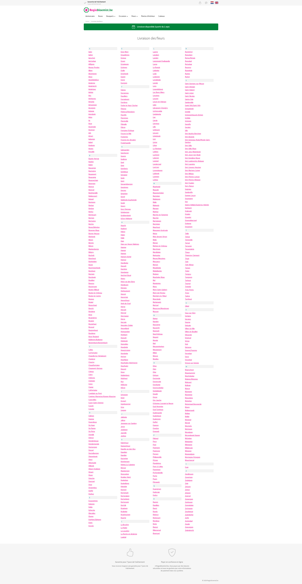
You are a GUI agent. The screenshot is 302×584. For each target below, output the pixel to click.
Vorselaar (188, 353)
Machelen (156, 196)
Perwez (155, 454)
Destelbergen (93, 453)
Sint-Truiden (189, 183)
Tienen (187, 268)
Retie (155, 524)
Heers (123, 278)
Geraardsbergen (127, 184)
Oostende (156, 378)
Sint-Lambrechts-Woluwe (194, 161)
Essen (123, 61)
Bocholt (91, 255)
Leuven (155, 98)
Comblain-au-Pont (95, 393)
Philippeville (157, 457)
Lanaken (156, 55)
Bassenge (92, 168)
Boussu (91, 283)
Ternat (187, 243)
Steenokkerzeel (191, 220)
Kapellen (124, 452)
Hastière (124, 269)
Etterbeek (124, 74)
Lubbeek (156, 173)
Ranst (155, 508)
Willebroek (189, 448)
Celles (90, 350)
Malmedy (156, 205)
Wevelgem (189, 432)
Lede (155, 74)
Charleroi (91, 359)
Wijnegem (188, 445)
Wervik (187, 423)
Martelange (157, 221)
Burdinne (91, 333)
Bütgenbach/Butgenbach (97, 343)
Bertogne (92, 221)
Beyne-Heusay (93, 233)
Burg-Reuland (93, 336)
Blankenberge (93, 249)
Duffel (90, 491)
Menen (155, 243)
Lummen (156, 176)
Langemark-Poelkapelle (161, 61)
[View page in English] (216, 2)
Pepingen (156, 448)
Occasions (123, 16)
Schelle (187, 112)
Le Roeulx (156, 67)
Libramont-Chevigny (160, 108)
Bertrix (91, 224)
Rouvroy (188, 67)
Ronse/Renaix (190, 58)
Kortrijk (123, 505)
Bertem (91, 218)
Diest (90, 459)
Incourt (123, 401)
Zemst (187, 490)
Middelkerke (157, 271)
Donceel (91, 481)
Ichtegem (124, 395)
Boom (90, 265)
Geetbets (124, 168)
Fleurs (133, 16)
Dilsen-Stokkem (94, 469)
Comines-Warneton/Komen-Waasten (102, 396)
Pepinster (156, 451)
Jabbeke (124, 417)
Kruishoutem (125, 514)
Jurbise (123, 436)
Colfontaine (92, 390)
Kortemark (124, 493)
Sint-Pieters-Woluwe (192, 180)
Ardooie (91, 111)
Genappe (124, 175)
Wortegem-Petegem (192, 457)
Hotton (123, 356)
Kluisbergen (125, 471)
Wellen (187, 413)
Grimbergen (125, 212)
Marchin (156, 218)
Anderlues (92, 89)
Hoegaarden (125, 331)
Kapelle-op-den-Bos (128, 449)
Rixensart (156, 533)
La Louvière (125, 531)
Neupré (155, 337)
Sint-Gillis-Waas (190, 148)
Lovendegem (157, 170)
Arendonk (92, 114)
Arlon (90, 117)
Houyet (123, 369)
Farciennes (125, 93)
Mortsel (155, 305)
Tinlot (187, 271)
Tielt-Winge (189, 265)
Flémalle (124, 124)
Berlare (91, 208)
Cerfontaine (92, 353)
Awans (90, 148)
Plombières (157, 463)
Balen (90, 165)
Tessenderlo (189, 249)
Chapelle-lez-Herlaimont (97, 356)
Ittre (122, 407)
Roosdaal (188, 61)
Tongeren (188, 277)
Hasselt (123, 266)
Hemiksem (124, 285)
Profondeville (158, 473)
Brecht (91, 308)
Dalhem (91, 416)
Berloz (90, 212)
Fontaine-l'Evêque (127, 130)
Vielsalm (188, 325)
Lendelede (157, 80)
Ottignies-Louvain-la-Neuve (163, 403)
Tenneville (189, 240)
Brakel (90, 302)
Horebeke (124, 353)
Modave (156, 274)
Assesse (91, 130)
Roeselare (188, 55)
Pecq (155, 441)
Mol (154, 280)
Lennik (155, 83)
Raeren (155, 502)
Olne (154, 372)
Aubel (90, 142)
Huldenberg (125, 375)
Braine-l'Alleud (93, 290)
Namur (155, 318)
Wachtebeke (189, 376)
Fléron (123, 127)
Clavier (90, 387)
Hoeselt (124, 338)
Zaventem (189, 477)
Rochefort (189, 52)
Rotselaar (188, 64)
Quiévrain (156, 492)
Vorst (187, 357)
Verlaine (188, 316)
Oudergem (157, 419)
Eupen (123, 77)
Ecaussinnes (93, 501)
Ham (122, 241)
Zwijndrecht (189, 530)
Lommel (156, 161)
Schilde (187, 118)
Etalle (123, 70)
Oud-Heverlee (158, 406)
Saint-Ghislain (190, 87)
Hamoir (123, 250)
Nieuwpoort (157, 350)
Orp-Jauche (157, 400)
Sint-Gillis (188, 145)
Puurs (155, 479)
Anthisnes (92, 98)
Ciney (90, 384)
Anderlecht (92, 86)
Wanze (187, 388)
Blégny (91, 252)
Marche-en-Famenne (160, 215)
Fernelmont (125, 99)
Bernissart (92, 215)
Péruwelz (156, 482)
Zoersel (188, 496)
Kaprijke (124, 455)
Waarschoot (189, 370)
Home (87, 21)
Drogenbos (92, 488)
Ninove (155, 356)
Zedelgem (188, 480)
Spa (186, 201)
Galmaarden (125, 150)
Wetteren (188, 429)
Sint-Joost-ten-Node (193, 155)
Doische (91, 478)
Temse (187, 237)
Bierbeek (91, 236)
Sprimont (188, 208)
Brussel (91, 327)
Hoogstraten (125, 350)
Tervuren (188, 246)
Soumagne (189, 198)
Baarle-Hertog (93, 158)
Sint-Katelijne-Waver (192, 158)
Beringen (91, 202)
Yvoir (187, 467)
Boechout (92, 258)
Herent (123, 294)
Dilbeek (91, 466)
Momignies (157, 283)
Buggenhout (93, 330)
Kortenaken (125, 496)
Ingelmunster (126, 404)
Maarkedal (156, 186)
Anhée (90, 92)
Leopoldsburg (158, 89)
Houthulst (124, 366)
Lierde (155, 120)
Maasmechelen (158, 193)
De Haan (91, 425)
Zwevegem (189, 527)
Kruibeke (124, 511)
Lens (154, 86)
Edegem (91, 504)
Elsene (90, 516)
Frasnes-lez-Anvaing (128, 140)
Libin (154, 105)
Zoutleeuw (189, 511)
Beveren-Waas (93, 230)
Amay (90, 77)
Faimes (123, 90)
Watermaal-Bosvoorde (193, 404)
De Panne (92, 428)
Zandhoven (189, 474)
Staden (187, 214)
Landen (155, 58)
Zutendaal (189, 521)
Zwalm (187, 524)
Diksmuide (92, 463)
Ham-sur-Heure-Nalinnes (130, 244)
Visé (186, 344)
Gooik (123, 203)
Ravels (155, 511)
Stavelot (188, 217)
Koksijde (124, 486)
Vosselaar (188, 360)
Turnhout (188, 299)
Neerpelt (156, 331)
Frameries (124, 137)
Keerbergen (125, 461)
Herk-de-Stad (126, 303)
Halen (123, 235)
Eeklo (90, 507)
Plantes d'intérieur (148, 16)
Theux (187, 252)
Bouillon (91, 280)
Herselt (123, 310)
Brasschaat (92, 305)
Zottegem (189, 508)
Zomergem (189, 499)
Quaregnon (157, 489)
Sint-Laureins (190, 164)
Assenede (92, 127)
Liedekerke (157, 114)
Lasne (155, 64)
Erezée (91, 526)
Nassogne (156, 324)
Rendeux (156, 521)
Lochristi (156, 155)
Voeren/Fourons (191, 350)
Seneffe (188, 124)
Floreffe (123, 115)
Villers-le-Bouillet (191, 331)
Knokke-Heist (126, 477)
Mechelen (156, 224)
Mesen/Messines (159, 258)
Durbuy (91, 494)
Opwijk (155, 394)
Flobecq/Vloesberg (128, 112)
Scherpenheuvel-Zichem (194, 115)
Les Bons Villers (158, 92)
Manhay (155, 212)
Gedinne (124, 159)
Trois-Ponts (189, 290)
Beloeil (91, 199)
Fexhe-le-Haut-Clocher (129, 105)
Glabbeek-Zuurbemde (129, 200)
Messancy (156, 261)
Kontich (123, 490)
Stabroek (188, 211)
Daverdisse (92, 422)
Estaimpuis (125, 64)
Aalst (90, 52)
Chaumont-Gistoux (95, 368)
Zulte (187, 518)
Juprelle (124, 433)
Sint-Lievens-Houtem (193, 167)
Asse (90, 123)
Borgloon (91, 271)
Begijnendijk (93, 193)
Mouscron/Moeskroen (161, 308)
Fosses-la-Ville (126, 133)
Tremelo (188, 286)
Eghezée (91, 510)
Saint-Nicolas (190, 96)
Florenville (124, 121)
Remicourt (156, 518)
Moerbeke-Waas (159, 277)
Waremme (188, 395)
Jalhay (123, 420)
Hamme (123, 247)
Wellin (187, 416)
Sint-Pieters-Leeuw (192, 177)
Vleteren (188, 347)
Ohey (155, 366)
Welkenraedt (189, 410)
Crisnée (91, 409)
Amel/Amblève (93, 80)
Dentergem (92, 447)
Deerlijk (91, 434)
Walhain (188, 385)
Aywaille (91, 152)
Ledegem (156, 77)
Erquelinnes (125, 55)
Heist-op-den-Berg (128, 281)
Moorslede (157, 299)
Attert (90, 136)
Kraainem (124, 508)
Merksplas (156, 255)
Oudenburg (157, 416)
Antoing (91, 102)
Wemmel (188, 420)
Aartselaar (92, 61)
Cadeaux (161, 16)
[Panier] (200, 3)
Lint (154, 139)
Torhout (188, 280)
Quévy (155, 495)
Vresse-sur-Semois (192, 363)
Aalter (90, 55)
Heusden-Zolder (127, 325)
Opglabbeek (157, 391)
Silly (186, 130)
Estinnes (124, 67)
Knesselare (125, 474)
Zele (186, 483)
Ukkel (187, 306)
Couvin (91, 406)
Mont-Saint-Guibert (160, 290)
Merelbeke (157, 252)
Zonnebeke (189, 505)
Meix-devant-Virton (160, 236)
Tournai (188, 283)
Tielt (186, 262)
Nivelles (156, 359)
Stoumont (188, 227)
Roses (100, 16)
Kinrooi (123, 468)
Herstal (123, 313)
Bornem (91, 274)
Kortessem (125, 502)
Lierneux (156, 123)
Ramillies (156, 505)
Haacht (123, 225)
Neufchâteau (158, 334)
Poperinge (156, 469)
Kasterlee (124, 458)
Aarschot (91, 58)
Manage (156, 208)
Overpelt (156, 431)
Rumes (187, 74)
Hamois (123, 253)
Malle (155, 202)
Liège (155, 145)
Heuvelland (125, 328)
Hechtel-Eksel (126, 275)
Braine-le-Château (95, 293)
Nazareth (156, 328)
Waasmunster (190, 373)
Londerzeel (157, 164)
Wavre (187, 407)
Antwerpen (92, 105)
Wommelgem (189, 454)
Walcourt (188, 382)
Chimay (91, 371)
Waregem (188, 391)
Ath (89, 133)
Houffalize (124, 360)
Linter (155, 142)
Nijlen (155, 353)
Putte (155, 476)
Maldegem (156, 199)
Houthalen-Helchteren (129, 363)
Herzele (123, 322)
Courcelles (92, 400)
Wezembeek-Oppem (192, 435)
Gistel (123, 197)
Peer (154, 445)
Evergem (124, 83)
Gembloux (124, 172)
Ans (89, 95)
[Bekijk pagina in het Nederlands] (212, 2)
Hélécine (124, 385)
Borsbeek (92, 277)
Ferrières (124, 102)
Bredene (91, 311)
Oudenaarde (157, 413)
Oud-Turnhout (158, 409)
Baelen (91, 162)
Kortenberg (125, 499)
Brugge (91, 321)
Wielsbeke (189, 441)
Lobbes (155, 152)
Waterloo (188, 401)
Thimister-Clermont (192, 255)
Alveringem (92, 74)
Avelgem (91, 145)
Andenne (91, 83)
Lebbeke (156, 70)
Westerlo (188, 426)
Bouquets (110, 16)
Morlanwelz (157, 302)
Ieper (123, 398)
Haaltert (124, 228)
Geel (122, 162)
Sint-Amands (189, 137)
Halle (122, 238)
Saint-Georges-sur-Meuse (194, 83)
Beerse (91, 186)
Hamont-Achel (126, 257)
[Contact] (206, 3)
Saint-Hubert (190, 90)
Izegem (123, 410)
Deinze (91, 438)
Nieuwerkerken (158, 346)
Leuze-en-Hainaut (159, 102)
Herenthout (125, 300)
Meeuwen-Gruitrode (160, 230)
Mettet (155, 265)
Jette (123, 426)
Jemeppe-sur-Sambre (129, 423)
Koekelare (124, 480)
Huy (122, 381)
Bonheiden (92, 261)
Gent (122, 181)
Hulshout (124, 378)
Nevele (155, 340)
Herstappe (125, 316)
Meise (155, 233)
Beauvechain (93, 180)
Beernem (91, 183)
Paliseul (155, 438)
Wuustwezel (189, 460)
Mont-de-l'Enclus (159, 293)
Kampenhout (125, 446)
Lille (154, 127)
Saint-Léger (189, 93)
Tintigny (188, 274)
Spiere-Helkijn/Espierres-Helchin (197, 205)
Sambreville (189, 102)
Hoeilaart (124, 335)
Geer (122, 165)
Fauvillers (124, 96)
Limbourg (156, 130)
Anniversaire (90, 16)
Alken (90, 70)
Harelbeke (124, 263)
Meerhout (156, 227)
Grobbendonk (126, 215)
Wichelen (188, 438)
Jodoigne (124, 430)
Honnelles (124, 344)
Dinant (90, 472)
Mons (155, 286)
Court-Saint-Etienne (95, 403)
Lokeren (156, 158)
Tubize (187, 296)
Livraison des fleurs (97, 21)
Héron (123, 388)
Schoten (188, 121)
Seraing (188, 127)
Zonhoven (189, 502)
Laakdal (123, 537)
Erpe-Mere (124, 52)
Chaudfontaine (94, 365)
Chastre (91, 362)
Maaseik (156, 190)
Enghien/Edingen (94, 519)
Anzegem (91, 108)
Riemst (155, 527)
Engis (90, 523)
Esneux (123, 58)
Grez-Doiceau (126, 209)
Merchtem (156, 249)
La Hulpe (124, 528)
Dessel (91, 450)
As (89, 120)
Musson (156, 311)
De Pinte (91, 431)
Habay (123, 232)
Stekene (188, 223)
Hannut (123, 260)
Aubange (91, 139)
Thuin (187, 258)
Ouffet (155, 422)
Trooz (187, 293)
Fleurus (123, 109)
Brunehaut (92, 324)
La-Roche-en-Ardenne (129, 534)
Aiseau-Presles (93, 67)
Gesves (123, 190)
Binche (91, 243)
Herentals (124, 297)
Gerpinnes (124, 187)
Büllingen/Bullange (95, 339)
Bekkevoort (92, 196)
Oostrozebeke (158, 388)
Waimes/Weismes (191, 379)
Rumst (187, 77)
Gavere (123, 156)
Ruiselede (188, 70)
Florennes (124, 118)
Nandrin (156, 321)
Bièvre (90, 246)
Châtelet (91, 381)
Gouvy (123, 206)
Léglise (155, 180)
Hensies (124, 288)
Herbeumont (125, 291)
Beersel (91, 190)
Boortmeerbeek (94, 268)
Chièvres (91, 378)
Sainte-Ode (189, 99)
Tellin (187, 233)
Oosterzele (157, 381)
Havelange (124, 272)
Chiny (90, 374)
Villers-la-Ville (190, 328)
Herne (123, 307)
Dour (90, 484)
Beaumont (92, 174)
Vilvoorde (188, 335)
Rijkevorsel (157, 530)
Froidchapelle (126, 143)
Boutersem (92, 286)
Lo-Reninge (157, 148)
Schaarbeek (189, 109)
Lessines (156, 95)
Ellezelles (91, 513)
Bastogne (92, 171)
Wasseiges (189, 398)
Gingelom (124, 193)
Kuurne (123, 518)
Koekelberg (125, 483)
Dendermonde (93, 444)
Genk (122, 178)
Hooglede (124, 347)
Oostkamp (156, 385)
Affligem (91, 64)
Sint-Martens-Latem (192, 170)
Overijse (156, 428)
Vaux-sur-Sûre (190, 313)
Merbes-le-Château (160, 246)
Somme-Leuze (190, 195)
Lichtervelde (157, 111)
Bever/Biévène (94, 227)
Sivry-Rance (189, 186)
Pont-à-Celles (158, 466)
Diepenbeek (92, 456)
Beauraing (92, 177)
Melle (155, 240)
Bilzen (90, 240)
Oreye (155, 397)
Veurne (187, 322)
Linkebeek (156, 136)
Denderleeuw (93, 441)
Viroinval (188, 338)
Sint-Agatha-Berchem (193, 133)
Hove (123, 372)
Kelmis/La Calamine (128, 464)
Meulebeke (157, 268)
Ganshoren (125, 153)
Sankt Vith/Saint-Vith (192, 105)
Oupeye (156, 425)
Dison (90, 475)
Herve (123, 319)
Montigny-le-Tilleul (159, 296)
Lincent (155, 133)
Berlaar (91, 205)
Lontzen (156, 167)
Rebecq (155, 514)
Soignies (188, 189)
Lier (154, 117)
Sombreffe (189, 192)
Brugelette (92, 318)
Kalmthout (124, 443)
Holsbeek (124, 341)
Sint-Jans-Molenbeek (193, 152)
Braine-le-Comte (94, 296)
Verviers (188, 319)
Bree (90, 315)
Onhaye (155, 375)
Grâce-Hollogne (126, 218)
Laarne (155, 52)
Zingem (188, 493)
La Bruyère (125, 525)
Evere (123, 80)
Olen (154, 369)
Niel (154, 343)
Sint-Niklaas (189, 173)
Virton (187, 341)
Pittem (155, 460)
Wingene (188, 451)
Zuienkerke (189, 515)
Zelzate (188, 486)
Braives (91, 299)
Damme (91, 419)
